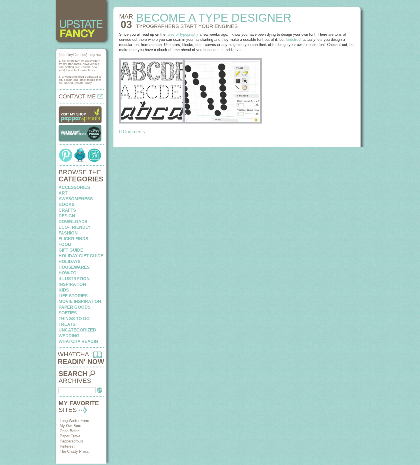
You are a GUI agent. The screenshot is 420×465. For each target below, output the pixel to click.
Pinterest (67, 446)
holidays (70, 261)
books (67, 204)
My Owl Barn (70, 426)
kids (64, 290)
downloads (73, 221)
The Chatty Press (74, 451)
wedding (69, 335)
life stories (73, 295)
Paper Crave (70, 436)
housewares (74, 267)
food (65, 244)
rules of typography (182, 34)
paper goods (75, 307)
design (67, 215)
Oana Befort (70, 431)
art (63, 193)
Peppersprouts (72, 441)
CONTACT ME (78, 96)
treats (67, 324)
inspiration (72, 284)
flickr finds (73, 238)
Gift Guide (71, 250)
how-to (68, 272)
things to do (74, 318)
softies (68, 312)
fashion (68, 233)
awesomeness (76, 198)
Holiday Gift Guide (81, 255)
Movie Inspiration (80, 301)
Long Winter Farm (74, 420)
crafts (67, 210)
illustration (74, 278)
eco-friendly (75, 227)
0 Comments (132, 131)
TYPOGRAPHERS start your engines (187, 26)
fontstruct (294, 39)
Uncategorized (77, 329)
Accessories (74, 187)
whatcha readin (78, 341)
